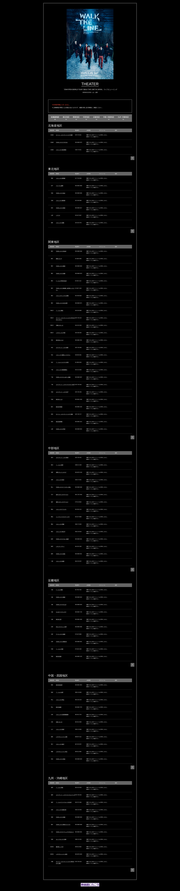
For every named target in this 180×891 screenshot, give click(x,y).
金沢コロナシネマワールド (62, 494)
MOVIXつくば (59, 399)
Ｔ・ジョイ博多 (59, 787)
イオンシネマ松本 (60, 479)
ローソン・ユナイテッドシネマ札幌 (64, 134)
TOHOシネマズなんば (61, 604)
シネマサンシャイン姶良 (61, 854)
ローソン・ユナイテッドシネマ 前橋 (64, 414)
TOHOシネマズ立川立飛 (61, 303)
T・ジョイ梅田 (59, 589)
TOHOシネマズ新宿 (60, 266)
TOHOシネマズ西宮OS (61, 641)
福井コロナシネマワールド (62, 502)
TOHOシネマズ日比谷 (61, 251)
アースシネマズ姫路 (60, 634)
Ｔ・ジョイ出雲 (59, 692)
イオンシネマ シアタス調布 (62, 295)
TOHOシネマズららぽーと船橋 (63, 377)
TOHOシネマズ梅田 (60, 597)
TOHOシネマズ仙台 (60, 193)
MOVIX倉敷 (58, 707)
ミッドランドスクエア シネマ (63, 516)
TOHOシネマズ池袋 (60, 273)
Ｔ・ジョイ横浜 (59, 310)
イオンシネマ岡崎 (60, 524)
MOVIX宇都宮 (59, 406)
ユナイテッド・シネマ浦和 (62, 347)
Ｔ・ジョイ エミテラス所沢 (62, 362)
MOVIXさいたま (59, 340)
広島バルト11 (59, 721)
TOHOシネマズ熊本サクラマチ (63, 824)
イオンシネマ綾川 (60, 744)
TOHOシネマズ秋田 (60, 207)
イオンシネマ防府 (60, 729)
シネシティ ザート (60, 546)
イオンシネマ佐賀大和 (61, 809)
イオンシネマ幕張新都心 (61, 369)
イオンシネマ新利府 (60, 200)
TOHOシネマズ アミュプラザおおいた (65, 831)
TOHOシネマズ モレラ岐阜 (62, 539)
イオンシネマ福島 (60, 222)
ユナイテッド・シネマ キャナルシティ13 (65, 794)
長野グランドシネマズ (61, 472)
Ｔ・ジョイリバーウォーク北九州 (63, 802)
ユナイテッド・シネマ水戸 (62, 392)
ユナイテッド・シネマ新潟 (62, 457)
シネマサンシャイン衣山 (61, 751)
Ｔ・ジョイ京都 (59, 649)
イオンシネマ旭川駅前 (61, 149)
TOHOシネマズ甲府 (60, 429)
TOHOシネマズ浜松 (60, 553)
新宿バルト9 (59, 258)
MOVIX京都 (58, 656)
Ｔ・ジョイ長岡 (59, 464)
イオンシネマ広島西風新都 (62, 714)
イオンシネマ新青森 (60, 178)
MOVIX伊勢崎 (59, 421)
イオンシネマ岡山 (60, 699)
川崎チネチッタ (59, 325)
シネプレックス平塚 (60, 332)
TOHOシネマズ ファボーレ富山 (63, 487)
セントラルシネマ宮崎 (61, 839)
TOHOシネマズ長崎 (60, 817)
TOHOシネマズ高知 (60, 759)
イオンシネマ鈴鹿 (60, 561)
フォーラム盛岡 (59, 185)
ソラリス (58, 215)
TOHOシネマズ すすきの (62, 142)
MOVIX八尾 (58, 619)
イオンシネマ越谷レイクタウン (63, 354)
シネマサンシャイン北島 (61, 736)
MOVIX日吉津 (59, 684)
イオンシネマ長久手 (60, 531)
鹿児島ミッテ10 (59, 846)
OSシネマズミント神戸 (61, 626)
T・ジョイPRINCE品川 (61, 280)
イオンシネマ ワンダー (61, 509)
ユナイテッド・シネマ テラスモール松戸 (65, 384)
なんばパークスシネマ (61, 612)
